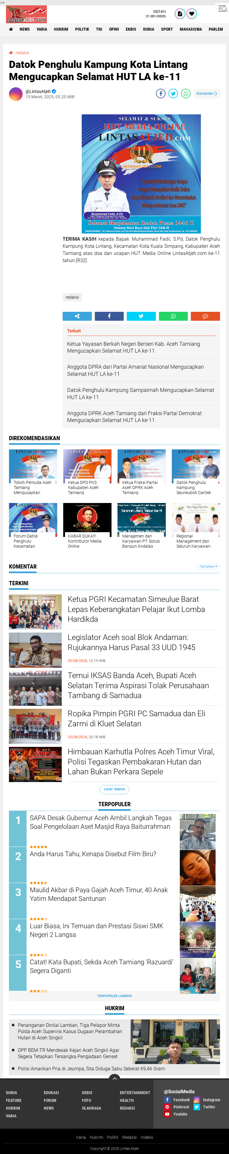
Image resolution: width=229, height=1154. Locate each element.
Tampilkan (207, 567)
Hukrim (96, 1137)
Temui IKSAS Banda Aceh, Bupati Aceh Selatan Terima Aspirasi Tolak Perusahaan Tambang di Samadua (138, 685)
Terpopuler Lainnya (114, 996)
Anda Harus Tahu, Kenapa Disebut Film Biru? (93, 854)
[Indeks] (180, 13)
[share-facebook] (160, 93)
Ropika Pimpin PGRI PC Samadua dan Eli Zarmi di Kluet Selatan (136, 718)
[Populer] (191, 13)
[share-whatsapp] (186, 93)
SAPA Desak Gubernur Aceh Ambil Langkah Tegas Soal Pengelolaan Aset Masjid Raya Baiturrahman (101, 822)
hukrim (61, 29)
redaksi (22, 52)
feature (13, 1100)
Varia (81, 1137)
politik (82, 29)
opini (114, 29)
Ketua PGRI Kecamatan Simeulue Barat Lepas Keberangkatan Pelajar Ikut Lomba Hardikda (136, 609)
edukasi (51, 1092)
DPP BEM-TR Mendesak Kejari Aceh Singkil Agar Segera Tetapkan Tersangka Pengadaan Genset (68, 1053)
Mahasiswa (191, 29)
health (127, 1100)
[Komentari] (205, 316)
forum (50, 1100)
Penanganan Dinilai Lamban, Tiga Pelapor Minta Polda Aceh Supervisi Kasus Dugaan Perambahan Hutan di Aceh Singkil (70, 1031)
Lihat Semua (114, 789)
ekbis (131, 29)
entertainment (135, 1092)
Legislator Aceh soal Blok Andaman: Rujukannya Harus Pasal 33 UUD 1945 (131, 642)
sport (167, 29)
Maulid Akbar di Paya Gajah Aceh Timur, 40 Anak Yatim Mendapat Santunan (99, 894)
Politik (112, 1137)
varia (42, 29)
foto (86, 1100)
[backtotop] (114, 1080)
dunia (148, 29)
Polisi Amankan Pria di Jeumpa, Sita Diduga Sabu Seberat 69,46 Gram (91, 1069)
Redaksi (129, 1137)
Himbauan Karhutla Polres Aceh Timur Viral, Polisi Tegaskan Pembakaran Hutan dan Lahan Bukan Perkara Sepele (141, 761)
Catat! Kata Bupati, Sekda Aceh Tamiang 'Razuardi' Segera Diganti (102, 966)
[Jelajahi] (222, 8)
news (25, 29)
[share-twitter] (173, 93)
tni (99, 29)
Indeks (147, 1137)
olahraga (91, 1108)
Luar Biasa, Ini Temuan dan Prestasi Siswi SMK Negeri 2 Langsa (96, 930)
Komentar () (206, 93)
